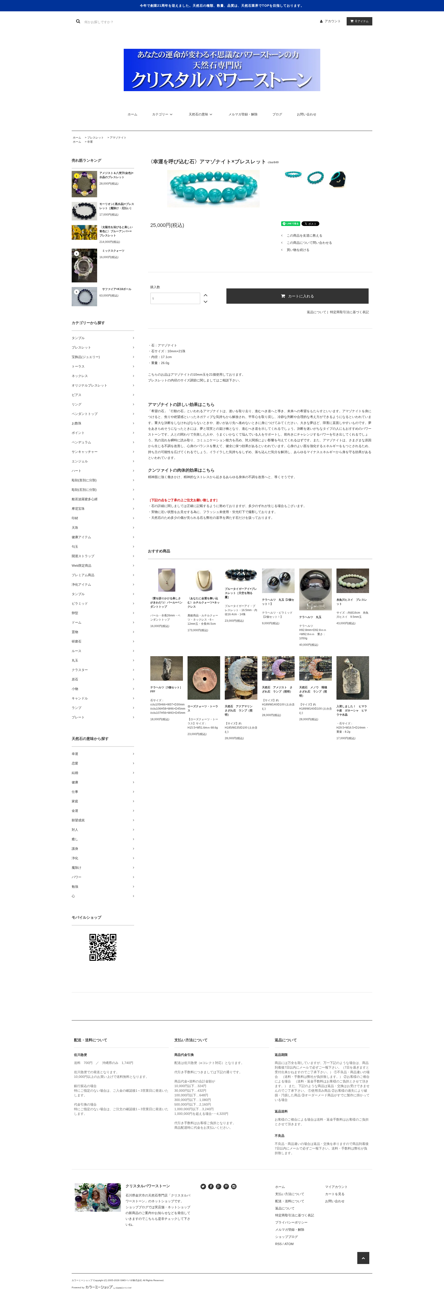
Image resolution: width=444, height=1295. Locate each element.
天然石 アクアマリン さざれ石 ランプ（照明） (240, 710)
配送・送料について (289, 1201)
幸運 (90, 141)
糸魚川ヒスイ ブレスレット (351, 602)
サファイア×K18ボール (115, 289)
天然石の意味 (198, 114)
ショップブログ (286, 1237)
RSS (278, 1244)
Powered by (78, 1287)
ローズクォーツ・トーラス (203, 708)
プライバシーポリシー (291, 1222)
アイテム (362, 21)
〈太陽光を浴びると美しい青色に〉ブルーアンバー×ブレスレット (116, 231)
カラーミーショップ (82, 1280)
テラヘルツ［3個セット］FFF (166, 689)
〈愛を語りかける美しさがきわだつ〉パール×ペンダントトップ (166, 602)
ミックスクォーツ (111, 250)
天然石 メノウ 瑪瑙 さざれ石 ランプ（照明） (314, 691)
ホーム (132, 114)
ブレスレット (95, 137)
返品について (316, 312)
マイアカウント (336, 1187)
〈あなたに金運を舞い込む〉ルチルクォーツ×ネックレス (204, 602)
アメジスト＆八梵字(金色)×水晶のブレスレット (116, 175)
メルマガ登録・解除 (243, 114)
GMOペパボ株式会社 (131, 1280)
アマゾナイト (118, 137)
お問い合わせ (306, 114)
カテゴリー (160, 114)
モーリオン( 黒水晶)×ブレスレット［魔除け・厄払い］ (116, 206)
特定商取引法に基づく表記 (349, 312)
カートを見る (335, 1194)
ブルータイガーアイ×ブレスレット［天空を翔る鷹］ (241, 593)
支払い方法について (289, 1194)
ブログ (277, 114)
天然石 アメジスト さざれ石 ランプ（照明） (277, 689)
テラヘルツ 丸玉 (310, 617)
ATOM (289, 1244)
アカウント (333, 21)
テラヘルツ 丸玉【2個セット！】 (278, 602)
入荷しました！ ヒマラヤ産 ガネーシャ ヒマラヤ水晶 (351, 710)
